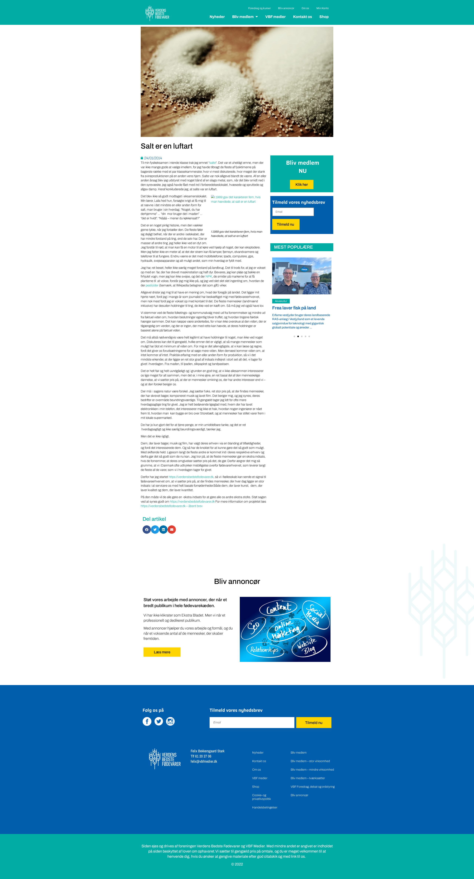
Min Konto (322, 8)
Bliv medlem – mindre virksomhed (312, 769)
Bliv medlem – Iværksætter (308, 778)
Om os (305, 8)
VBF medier (275, 17)
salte (212, 162)
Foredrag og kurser (259, 8)
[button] (294, 336)
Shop (324, 17)
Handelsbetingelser (264, 807)
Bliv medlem (243, 17)
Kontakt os (302, 17)
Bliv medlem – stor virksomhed (310, 761)
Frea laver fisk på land (294, 307)
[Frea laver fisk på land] (301, 275)
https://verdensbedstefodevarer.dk (191, 477)
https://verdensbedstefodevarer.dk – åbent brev (172, 506)
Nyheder (217, 17)
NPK (208, 276)
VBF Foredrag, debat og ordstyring (313, 786)
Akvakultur (281, 301)
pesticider (152, 285)
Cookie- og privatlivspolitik (261, 797)
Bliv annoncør (286, 8)
